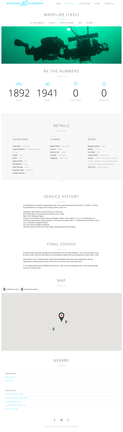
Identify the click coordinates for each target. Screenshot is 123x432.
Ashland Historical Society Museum (17, 398)
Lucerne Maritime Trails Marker (16, 405)
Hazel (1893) (10, 381)
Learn (97, 4)
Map (80, 23)
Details (52, 23)
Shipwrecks (70, 4)
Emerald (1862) (11, 377)
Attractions (85, 4)
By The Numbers (37, 23)
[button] (53, 329)
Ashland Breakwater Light (14, 394)
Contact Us (109, 4)
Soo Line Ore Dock (12, 409)
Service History (67, 23)
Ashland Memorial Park (13, 401)
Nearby (90, 23)
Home (58, 4)
